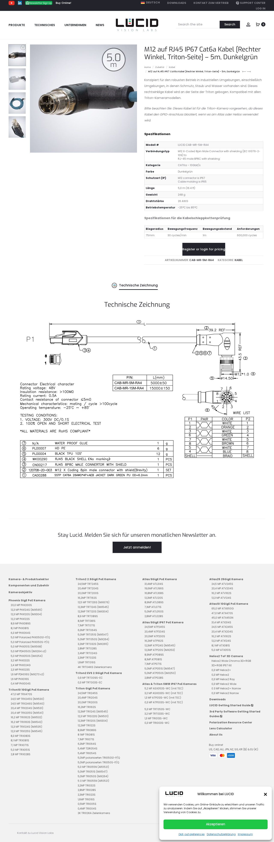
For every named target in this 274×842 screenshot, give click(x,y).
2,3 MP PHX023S (20, 669)
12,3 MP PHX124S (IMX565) (26, 610)
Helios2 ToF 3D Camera (226, 656)
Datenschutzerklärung (221, 834)
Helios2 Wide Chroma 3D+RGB (231, 661)
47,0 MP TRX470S (21, 694)
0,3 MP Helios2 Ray (223, 679)
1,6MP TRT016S (86, 662)
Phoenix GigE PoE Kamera (27, 600)
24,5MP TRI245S (88, 693)
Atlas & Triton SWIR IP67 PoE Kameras (169, 684)
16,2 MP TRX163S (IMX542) (26, 722)
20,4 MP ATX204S (222, 631)
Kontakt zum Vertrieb (211, 3)
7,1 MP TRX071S (20, 745)
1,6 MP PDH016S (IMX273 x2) (27, 674)
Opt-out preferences (192, 834)
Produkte (17, 25)
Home (147, 67)
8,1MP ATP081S (153, 659)
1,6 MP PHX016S (20, 679)
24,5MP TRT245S (88, 584)
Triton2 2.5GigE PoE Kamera (96, 579)
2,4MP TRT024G (87, 653)
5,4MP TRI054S (87, 753)
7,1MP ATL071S (152, 607)
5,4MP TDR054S (87, 748)
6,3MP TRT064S (87, 630)
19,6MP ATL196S (154, 588)
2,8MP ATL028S (153, 616)
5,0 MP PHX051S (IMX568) (26, 646)
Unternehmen (75, 25)
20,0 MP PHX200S (21, 605)
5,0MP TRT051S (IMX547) (93, 634)
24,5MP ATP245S (154, 627)
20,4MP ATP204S (154, 631)
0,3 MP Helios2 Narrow (225, 693)
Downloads (176, 3)
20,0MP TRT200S (88, 593)
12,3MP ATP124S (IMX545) (159, 645)
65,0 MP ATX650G (222, 608)
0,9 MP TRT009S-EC (90, 678)
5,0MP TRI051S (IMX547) (92, 771)
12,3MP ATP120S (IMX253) (159, 650)
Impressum (245, 834)
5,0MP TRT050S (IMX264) (93, 639)
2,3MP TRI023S (86, 794)
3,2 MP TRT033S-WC (157, 713)
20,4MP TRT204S (88, 588)
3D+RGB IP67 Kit (221, 665)
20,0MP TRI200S (88, 702)
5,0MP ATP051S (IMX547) (159, 668)
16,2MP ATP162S (153, 641)
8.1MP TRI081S (86, 734)
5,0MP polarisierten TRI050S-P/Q (98, 762)
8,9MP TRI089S (87, 730)
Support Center (252, 3)
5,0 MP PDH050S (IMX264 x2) (28, 651)
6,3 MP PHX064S (20, 633)
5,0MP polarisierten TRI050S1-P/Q (99, 757)
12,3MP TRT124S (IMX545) (93, 607)
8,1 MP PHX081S (20, 628)
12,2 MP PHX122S (20, 619)
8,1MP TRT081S (86, 621)
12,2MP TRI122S (86, 725)
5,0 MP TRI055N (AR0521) (93, 767)
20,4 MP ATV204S (222, 588)
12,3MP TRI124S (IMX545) (93, 711)
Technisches (44, 25)
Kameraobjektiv (20, 592)
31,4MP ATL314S (153, 584)
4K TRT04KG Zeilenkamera (95, 667)
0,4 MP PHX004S (21, 683)
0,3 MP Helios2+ (221, 670)
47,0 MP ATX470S (222, 613)
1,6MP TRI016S (86, 799)
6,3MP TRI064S (87, 744)
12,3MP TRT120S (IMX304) (93, 611)
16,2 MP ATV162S (221, 593)
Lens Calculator (220, 728)
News (100, 25)
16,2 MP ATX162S (221, 636)
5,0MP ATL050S (154, 611)
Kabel (172, 67)
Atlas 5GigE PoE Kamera (159, 579)
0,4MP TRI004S (87, 808)
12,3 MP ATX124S (221, 641)
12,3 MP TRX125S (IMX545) (26, 731)
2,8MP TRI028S (87, 790)
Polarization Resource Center (230, 722)
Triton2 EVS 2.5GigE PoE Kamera (99, 673)
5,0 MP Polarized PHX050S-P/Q (30, 642)
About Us (215, 734)
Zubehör (159, 67)
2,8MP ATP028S (153, 678)
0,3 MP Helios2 (220, 675)
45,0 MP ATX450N (222, 617)
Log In (260, 8)
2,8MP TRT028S (87, 648)
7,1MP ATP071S (153, 664)
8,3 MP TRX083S (20, 736)
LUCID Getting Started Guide (230, 705)
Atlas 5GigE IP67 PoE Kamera (162, 622)
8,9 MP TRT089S (88, 616)
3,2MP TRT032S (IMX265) (93, 644)
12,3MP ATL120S (153, 598)
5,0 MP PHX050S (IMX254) (27, 656)
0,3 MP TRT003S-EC (90, 682)
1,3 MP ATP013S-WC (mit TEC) (162, 697)
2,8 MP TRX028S (20, 754)
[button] (265, 794)
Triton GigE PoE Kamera (93, 688)
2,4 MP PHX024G (21, 665)
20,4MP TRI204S (88, 697)
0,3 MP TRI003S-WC (157, 723)
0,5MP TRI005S (87, 804)
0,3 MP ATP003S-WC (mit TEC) (163, 702)
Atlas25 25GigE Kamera (226, 579)
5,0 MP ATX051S (221, 650)
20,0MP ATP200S (154, 636)
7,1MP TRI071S (86, 739)
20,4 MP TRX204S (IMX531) (27, 708)
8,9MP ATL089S (154, 602)
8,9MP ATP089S (154, 654)
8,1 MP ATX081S (220, 645)
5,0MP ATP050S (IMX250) (160, 673)
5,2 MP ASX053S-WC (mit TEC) (163, 688)
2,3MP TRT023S (87, 657)
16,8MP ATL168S (154, 593)
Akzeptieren (215, 824)
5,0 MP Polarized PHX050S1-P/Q (30, 637)
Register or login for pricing (203, 249)
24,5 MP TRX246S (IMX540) (27, 703)
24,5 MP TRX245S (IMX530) (27, 699)
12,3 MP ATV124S (221, 598)
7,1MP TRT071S (86, 625)
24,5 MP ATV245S (222, 584)
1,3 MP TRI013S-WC (156, 718)
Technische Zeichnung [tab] (138, 285)
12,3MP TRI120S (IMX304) (93, 721)
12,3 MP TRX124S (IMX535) (26, 726)
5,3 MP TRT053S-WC (157, 709)
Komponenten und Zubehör (29, 585)
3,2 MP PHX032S (20, 660)
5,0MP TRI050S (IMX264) (93, 776)
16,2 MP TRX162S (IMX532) (26, 717)
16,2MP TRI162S (87, 707)
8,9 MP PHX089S (21, 623)
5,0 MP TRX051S (20, 750)
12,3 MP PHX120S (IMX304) (26, 614)
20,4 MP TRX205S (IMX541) (27, 713)
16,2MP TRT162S (87, 598)
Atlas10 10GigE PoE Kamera (228, 604)
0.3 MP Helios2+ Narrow (226, 688)
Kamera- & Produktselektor (29, 579)
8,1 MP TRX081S (20, 740)
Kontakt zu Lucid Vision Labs (35, 833)
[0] (258, 24)
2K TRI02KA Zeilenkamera (94, 813)
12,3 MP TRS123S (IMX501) (93, 716)
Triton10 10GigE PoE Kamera (29, 690)
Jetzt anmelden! (137, 547)
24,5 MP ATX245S (222, 627)
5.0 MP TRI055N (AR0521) (93, 781)
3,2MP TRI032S (86, 785)
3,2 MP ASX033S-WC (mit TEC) (163, 693)
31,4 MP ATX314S (221, 622)
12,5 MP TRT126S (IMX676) (93, 602)
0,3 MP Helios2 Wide (223, 684)
